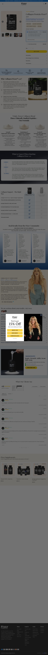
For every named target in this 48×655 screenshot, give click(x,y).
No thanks (15, 338)
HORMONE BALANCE (15, 335)
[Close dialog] (41, 315)
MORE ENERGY (15, 333)
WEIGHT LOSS (15, 330)
